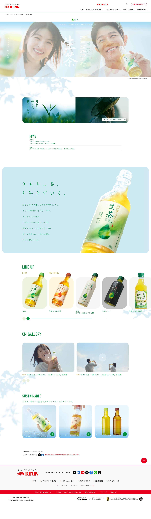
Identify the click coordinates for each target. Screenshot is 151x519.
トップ (6, 14)
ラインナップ (62, 24)
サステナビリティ (85, 24)
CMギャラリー (73, 24)
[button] (24, 318)
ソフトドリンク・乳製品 (16, 14)
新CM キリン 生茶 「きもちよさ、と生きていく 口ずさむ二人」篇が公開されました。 (53, 149)
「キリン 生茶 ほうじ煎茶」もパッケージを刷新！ (43, 143)
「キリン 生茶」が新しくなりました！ (40, 141)
